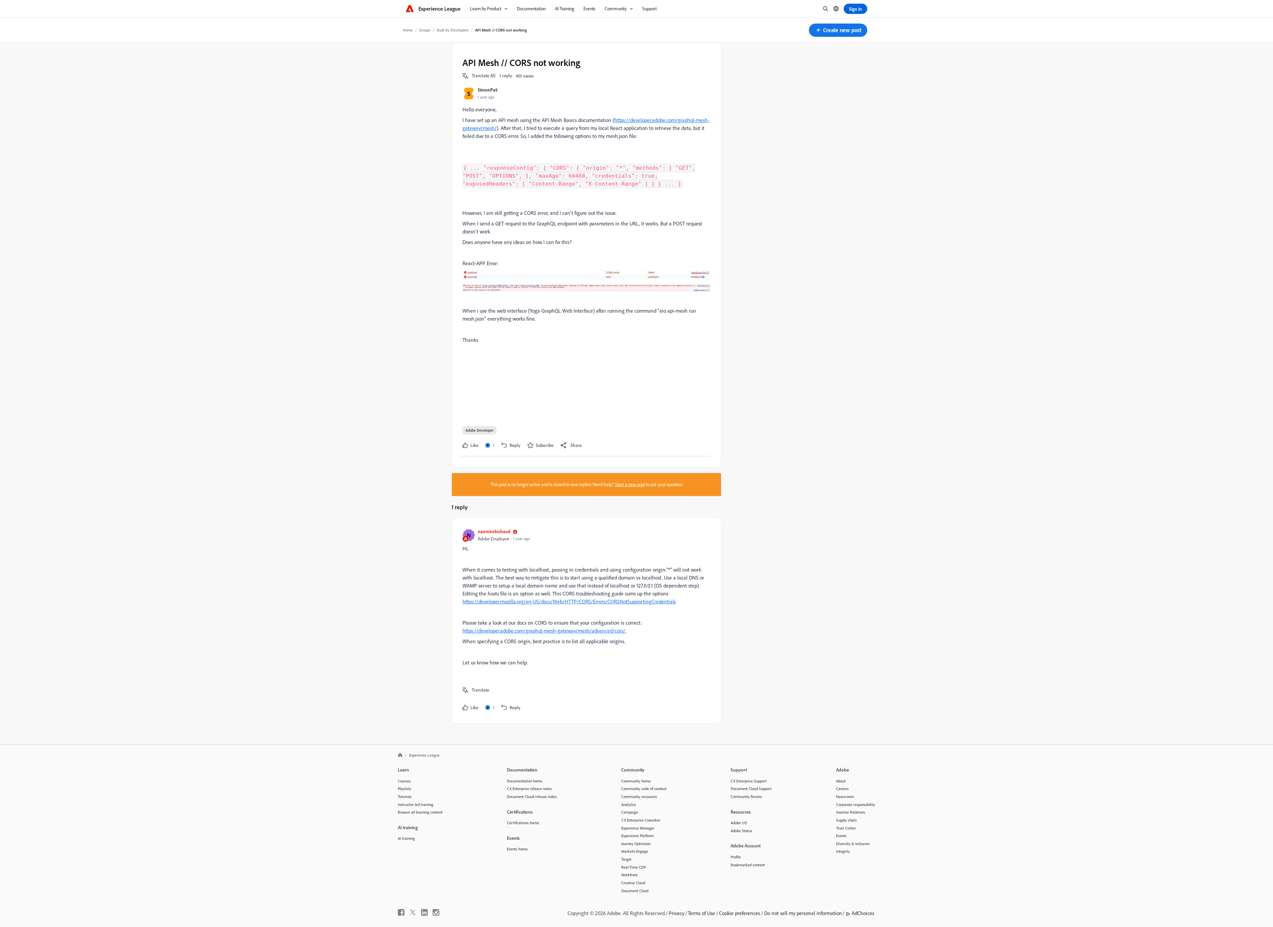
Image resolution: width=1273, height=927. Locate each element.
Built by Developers (453, 30)
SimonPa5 (488, 90)
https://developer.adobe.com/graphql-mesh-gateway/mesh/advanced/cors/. (544, 630)
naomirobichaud (494, 531)
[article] (584, 620)
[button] (838, 30)
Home (408, 30)
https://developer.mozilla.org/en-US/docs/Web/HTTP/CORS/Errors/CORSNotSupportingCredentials (569, 601)
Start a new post (630, 484)
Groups (425, 30)
